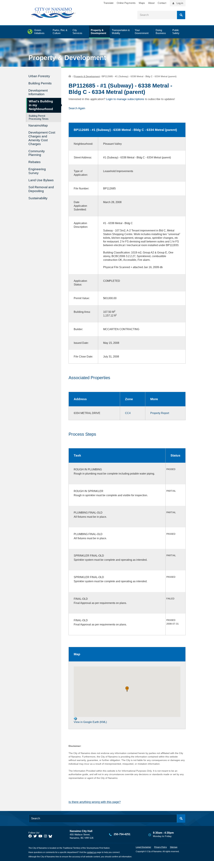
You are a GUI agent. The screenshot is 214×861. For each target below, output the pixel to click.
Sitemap (173, 847)
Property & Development (87, 76)
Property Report (159, 413)
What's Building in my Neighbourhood (41, 105)
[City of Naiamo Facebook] (30, 836)
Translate (108, 3)
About (151, 3)
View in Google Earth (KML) (90, 722)
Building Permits (40, 83)
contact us (91, 852)
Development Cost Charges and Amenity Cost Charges (41, 138)
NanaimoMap (38, 125)
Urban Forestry (39, 76)
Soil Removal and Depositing (41, 189)
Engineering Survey (37, 171)
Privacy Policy (160, 847)
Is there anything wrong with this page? (95, 802)
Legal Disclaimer (143, 847)
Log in (180, 3)
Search (181, 15)
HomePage (70, 76)
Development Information (38, 92)
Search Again (77, 108)
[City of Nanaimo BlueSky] (51, 836)
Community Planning (36, 153)
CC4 (128, 413)
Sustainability (37, 198)
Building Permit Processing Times (38, 117)
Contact (162, 3)
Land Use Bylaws (41, 180)
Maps (142, 3)
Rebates (34, 162)
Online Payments (126, 3)
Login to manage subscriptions (125, 99)
